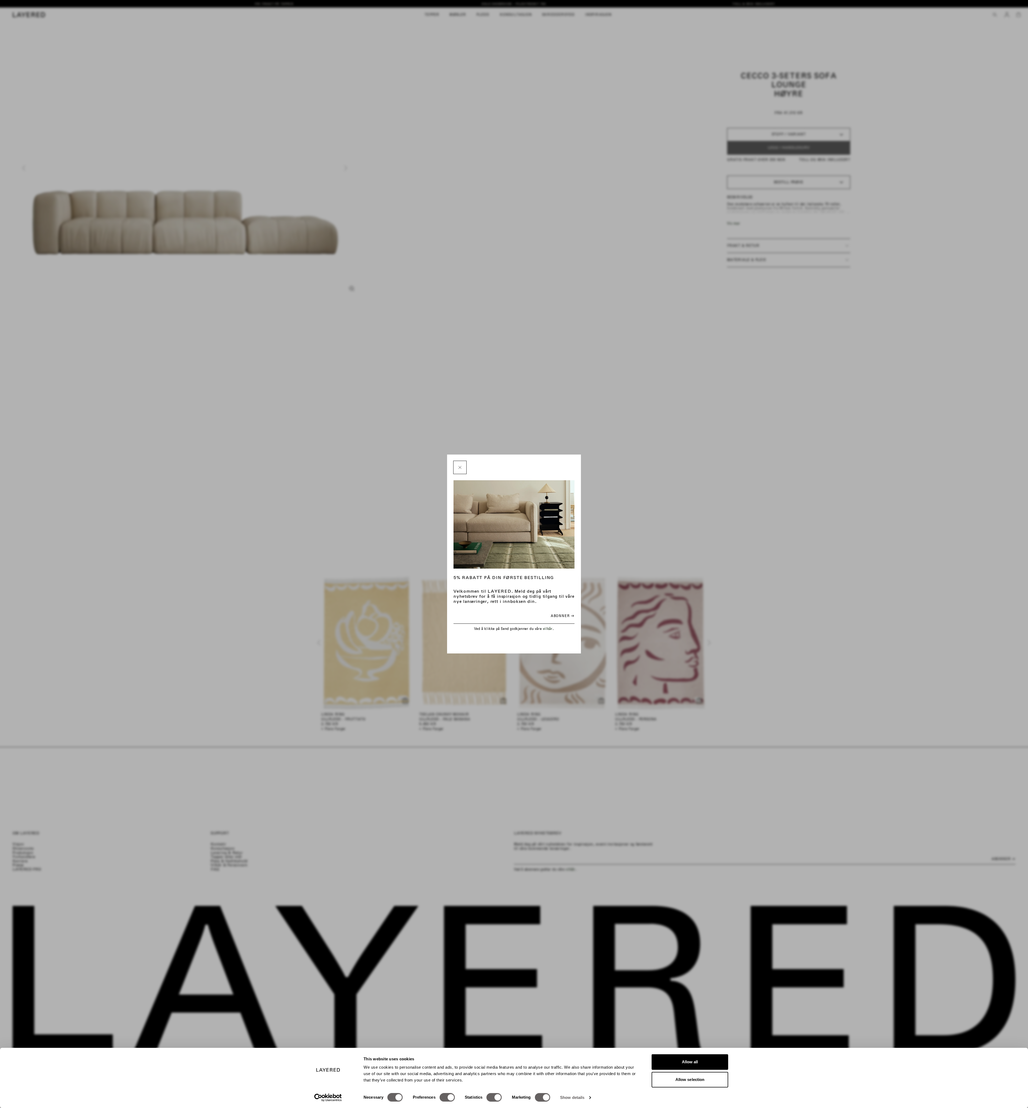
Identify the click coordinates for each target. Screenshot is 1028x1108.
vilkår (548, 629)
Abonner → (562, 616)
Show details (572, 1097)
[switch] (447, 1097)
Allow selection (690, 1079)
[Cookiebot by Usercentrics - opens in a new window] (328, 1098)
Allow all (690, 1062)
